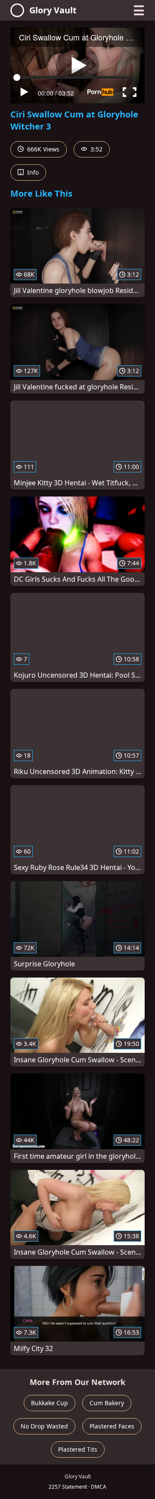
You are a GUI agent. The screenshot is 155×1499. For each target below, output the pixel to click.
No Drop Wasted (44, 1426)
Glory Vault (53, 10)
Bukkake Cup (49, 1403)
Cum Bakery (107, 1403)
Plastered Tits (77, 1449)
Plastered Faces (112, 1426)
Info (32, 172)
